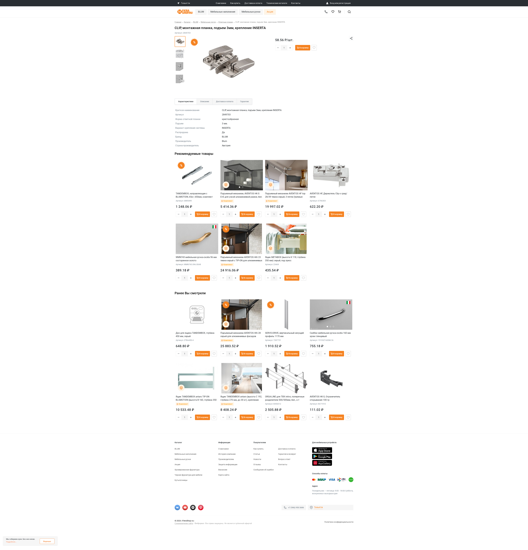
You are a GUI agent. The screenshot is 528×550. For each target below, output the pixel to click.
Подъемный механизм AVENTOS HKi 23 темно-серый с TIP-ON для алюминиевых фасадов (241, 259)
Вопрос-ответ (284, 459)
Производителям (226, 459)
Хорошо (47, 541)
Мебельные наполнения (222, 11)
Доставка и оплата (253, 3)
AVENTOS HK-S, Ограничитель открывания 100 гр (325, 398)
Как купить (235, 3)
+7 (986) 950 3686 (296, 507)
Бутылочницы (181, 480)
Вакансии (222, 470)
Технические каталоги (276, 3)
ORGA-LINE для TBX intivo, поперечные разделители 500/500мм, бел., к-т (284, 398)
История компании (227, 454)
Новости (257, 459)
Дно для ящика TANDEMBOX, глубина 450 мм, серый (195, 335)
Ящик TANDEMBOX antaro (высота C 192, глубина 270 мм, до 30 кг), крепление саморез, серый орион (241, 398)
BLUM (201, 11)
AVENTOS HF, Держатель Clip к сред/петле (328, 195)
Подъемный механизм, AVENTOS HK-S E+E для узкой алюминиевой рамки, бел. (241, 195)
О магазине (221, 3)
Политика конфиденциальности (338, 522)
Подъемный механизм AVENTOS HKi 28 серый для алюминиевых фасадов (240, 335)
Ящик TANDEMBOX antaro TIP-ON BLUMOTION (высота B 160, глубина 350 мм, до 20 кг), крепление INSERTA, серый (196, 398)
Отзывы (257, 464)
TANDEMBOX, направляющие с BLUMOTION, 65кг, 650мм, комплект (194, 195)
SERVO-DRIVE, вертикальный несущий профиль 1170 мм (284, 335)
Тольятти (318, 507)
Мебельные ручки (251, 11)
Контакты (295, 3)
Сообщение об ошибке (263, 470)
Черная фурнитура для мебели (188, 475)
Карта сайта (223, 475)
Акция (270, 11)
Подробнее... (11, 542)
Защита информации (227, 464)
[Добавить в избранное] (314, 47)
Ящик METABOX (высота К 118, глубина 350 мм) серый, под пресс (285, 259)
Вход (332, 3)
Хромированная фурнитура (187, 470)
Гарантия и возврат (287, 454)
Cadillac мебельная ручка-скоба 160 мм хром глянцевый (330, 335)
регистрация (345, 3)
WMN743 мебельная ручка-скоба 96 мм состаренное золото (196, 259)
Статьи (256, 454)
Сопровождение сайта (184, 523)
